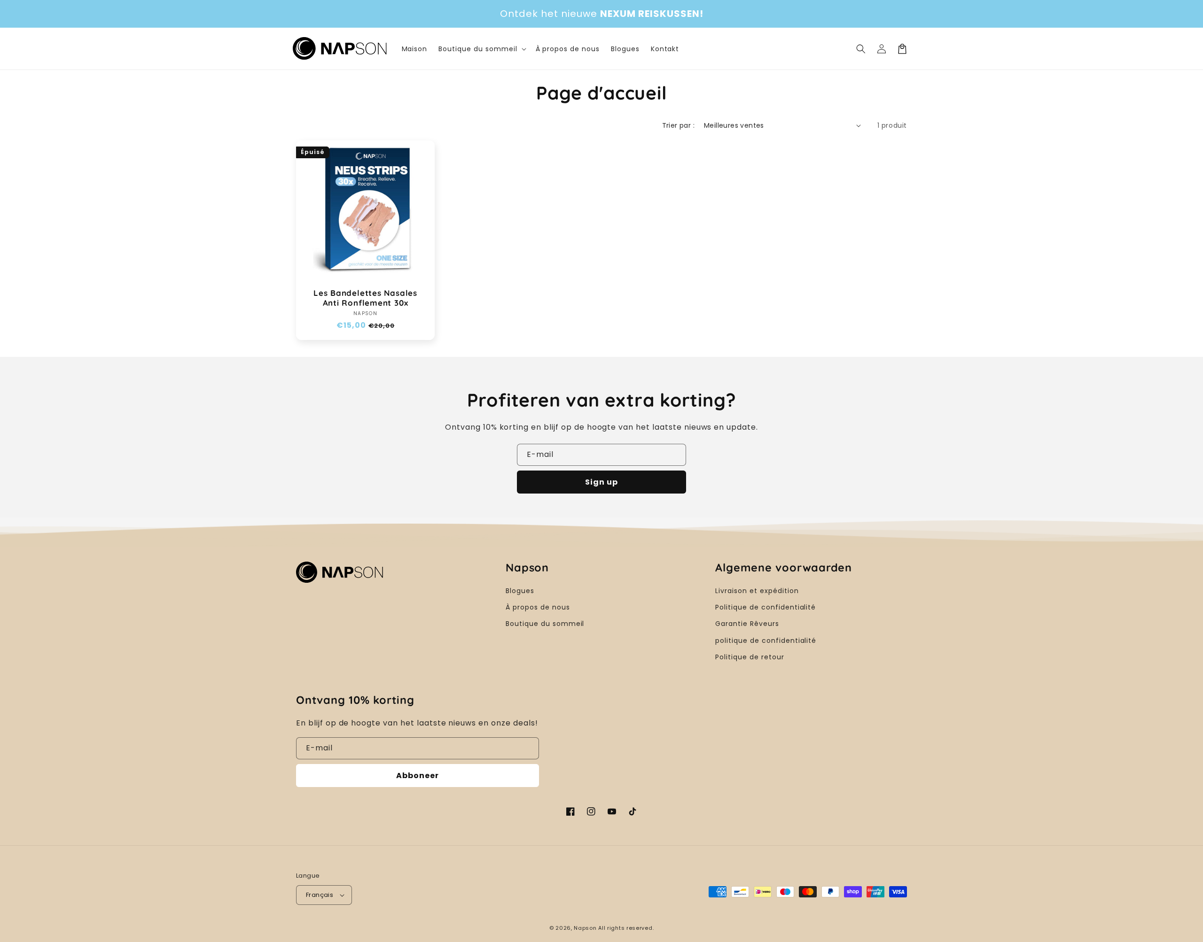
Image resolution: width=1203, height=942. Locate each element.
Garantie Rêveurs (747, 623)
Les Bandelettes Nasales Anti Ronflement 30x (365, 298)
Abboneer (417, 775)
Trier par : (678, 125)
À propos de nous (538, 607)
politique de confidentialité (765, 640)
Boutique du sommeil (545, 623)
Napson (585, 928)
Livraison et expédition (756, 590)
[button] (861, 49)
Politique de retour (749, 657)
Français (319, 894)
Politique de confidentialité (765, 607)
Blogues (520, 590)
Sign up (601, 482)
